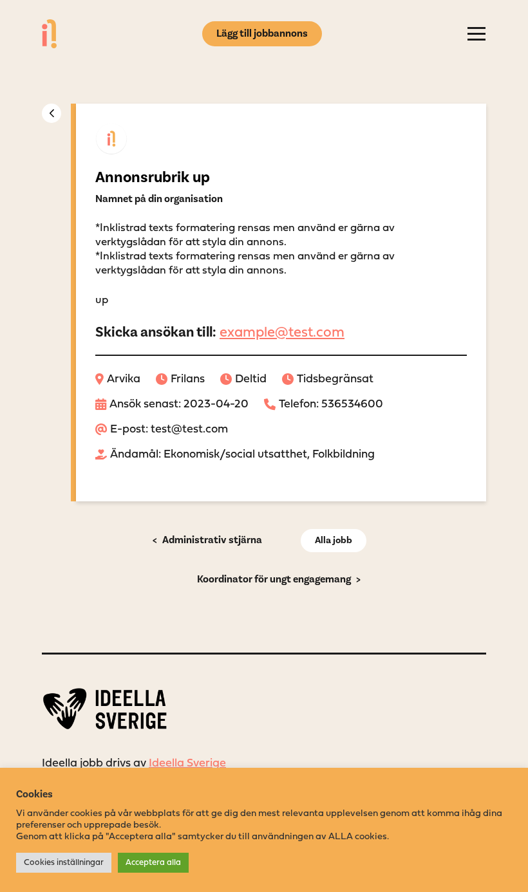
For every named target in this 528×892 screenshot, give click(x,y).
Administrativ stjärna (211, 540)
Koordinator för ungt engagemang (274, 579)
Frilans (188, 379)
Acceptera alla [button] (153, 863)
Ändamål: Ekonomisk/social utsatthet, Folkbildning (242, 455)
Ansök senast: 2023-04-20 (179, 404)
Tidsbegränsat (335, 379)
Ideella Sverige (187, 763)
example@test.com (282, 333)
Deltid (251, 379)
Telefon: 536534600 (331, 404)
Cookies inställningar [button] (64, 863)
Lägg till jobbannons (262, 33)
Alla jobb (333, 540)
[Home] (49, 33)
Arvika (123, 379)
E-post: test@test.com (169, 429)
